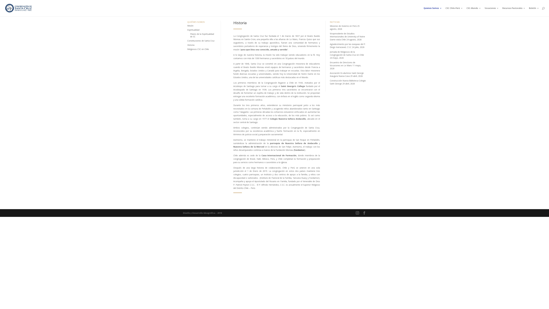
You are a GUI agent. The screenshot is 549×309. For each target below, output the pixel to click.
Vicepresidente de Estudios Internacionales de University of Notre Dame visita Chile (347, 36)
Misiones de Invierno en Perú (343, 26)
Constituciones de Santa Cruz (200, 40)
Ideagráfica (209, 213)
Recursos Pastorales (512, 8)
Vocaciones (490, 8)
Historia (190, 45)
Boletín (532, 8)
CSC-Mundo (472, 8)
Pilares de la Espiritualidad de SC (202, 35)
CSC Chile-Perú (452, 8)
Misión (190, 25)
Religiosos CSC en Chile (198, 49)
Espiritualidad (193, 29)
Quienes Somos (431, 8)
